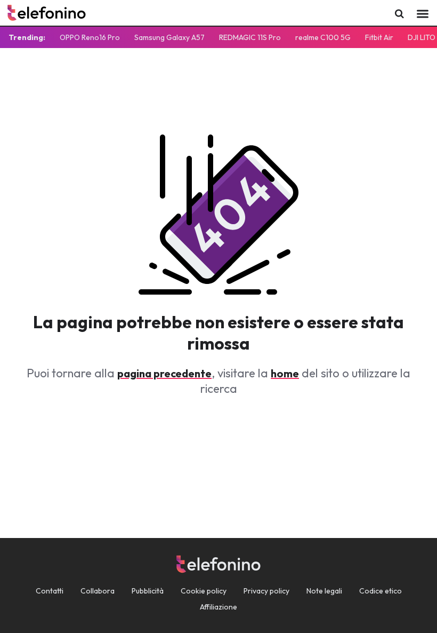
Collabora (97, 591)
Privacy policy (266, 591)
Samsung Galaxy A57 (169, 37)
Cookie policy (203, 591)
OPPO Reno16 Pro (90, 37)
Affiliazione (218, 607)
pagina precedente (164, 373)
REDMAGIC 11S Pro (250, 37)
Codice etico (380, 591)
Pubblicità (148, 591)
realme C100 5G (323, 37)
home (285, 373)
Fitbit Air (379, 37)
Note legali (324, 591)
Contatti (49, 591)
